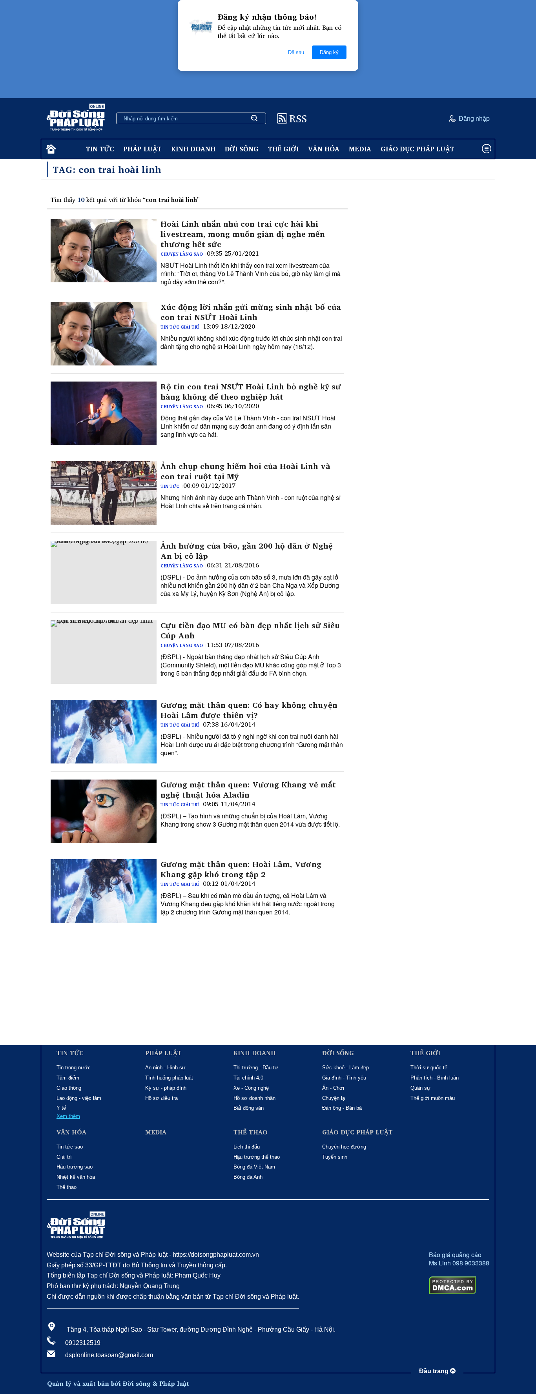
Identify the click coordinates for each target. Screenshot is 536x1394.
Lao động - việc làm (79, 1098)
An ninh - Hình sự (165, 1067)
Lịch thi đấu (246, 1147)
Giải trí (64, 1157)
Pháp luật (142, 149)
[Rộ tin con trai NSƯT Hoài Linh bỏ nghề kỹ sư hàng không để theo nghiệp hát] (104, 413)
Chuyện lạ (333, 1098)
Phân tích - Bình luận (434, 1078)
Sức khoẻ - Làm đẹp (345, 1067)
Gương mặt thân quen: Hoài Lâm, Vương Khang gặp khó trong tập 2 (240, 869)
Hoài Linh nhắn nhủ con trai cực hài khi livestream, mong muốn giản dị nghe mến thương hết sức (242, 234)
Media (360, 149)
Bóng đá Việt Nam (254, 1167)
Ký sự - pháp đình (165, 1088)
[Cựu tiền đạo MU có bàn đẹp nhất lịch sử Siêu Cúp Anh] (104, 652)
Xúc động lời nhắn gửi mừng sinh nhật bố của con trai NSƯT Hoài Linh (250, 312)
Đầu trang (434, 1371)
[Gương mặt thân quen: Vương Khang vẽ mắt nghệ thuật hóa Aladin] (104, 811)
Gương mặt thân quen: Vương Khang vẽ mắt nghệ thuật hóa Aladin (248, 790)
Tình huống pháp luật (169, 1078)
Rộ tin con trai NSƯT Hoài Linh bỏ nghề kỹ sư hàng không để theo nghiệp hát (250, 392)
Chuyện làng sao (181, 254)
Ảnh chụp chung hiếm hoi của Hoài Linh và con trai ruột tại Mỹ (245, 471)
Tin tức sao (70, 1147)
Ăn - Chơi (333, 1088)
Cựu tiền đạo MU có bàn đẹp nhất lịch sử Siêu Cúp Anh (250, 630)
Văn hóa (323, 149)
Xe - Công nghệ (251, 1088)
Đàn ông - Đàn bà (342, 1108)
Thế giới (283, 149)
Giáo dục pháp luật (417, 149)
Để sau (296, 52)
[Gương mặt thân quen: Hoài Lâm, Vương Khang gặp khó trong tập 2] (104, 891)
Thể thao (67, 1187)
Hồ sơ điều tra (161, 1098)
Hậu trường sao (75, 1167)
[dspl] (50, 149)
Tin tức (100, 149)
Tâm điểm (68, 1078)
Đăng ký (329, 52)
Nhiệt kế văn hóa (76, 1177)
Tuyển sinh (334, 1157)
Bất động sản (248, 1108)
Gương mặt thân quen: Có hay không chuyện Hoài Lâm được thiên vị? (248, 710)
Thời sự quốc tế (428, 1067)
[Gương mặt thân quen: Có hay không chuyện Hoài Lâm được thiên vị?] (104, 731)
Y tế (61, 1108)
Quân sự (420, 1088)
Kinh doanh (193, 149)
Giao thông (69, 1088)
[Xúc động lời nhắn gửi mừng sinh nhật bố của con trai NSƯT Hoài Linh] (104, 333)
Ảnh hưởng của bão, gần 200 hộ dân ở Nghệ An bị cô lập (246, 551)
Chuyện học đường (344, 1147)
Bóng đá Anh (248, 1177)
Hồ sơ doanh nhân (254, 1098)
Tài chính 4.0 (248, 1078)
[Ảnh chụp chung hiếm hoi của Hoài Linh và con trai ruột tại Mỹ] (104, 493)
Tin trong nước (74, 1067)
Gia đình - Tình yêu (344, 1078)
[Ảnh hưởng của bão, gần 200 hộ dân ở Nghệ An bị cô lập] (104, 572)
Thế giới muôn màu (432, 1098)
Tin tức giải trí (179, 327)
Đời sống (242, 149)
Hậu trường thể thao (256, 1157)
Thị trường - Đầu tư (255, 1067)
